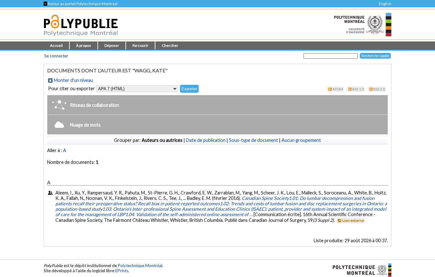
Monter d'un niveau (73, 80)
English (385, 4)
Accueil (56, 45)
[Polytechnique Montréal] (359, 269)
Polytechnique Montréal (140, 265)
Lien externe (353, 220)
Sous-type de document (253, 140)
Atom (337, 89)
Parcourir (140, 45)
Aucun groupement (301, 140)
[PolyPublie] (81, 37)
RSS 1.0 (358, 89)
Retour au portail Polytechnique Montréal (81, 4)
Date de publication (205, 140)
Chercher (170, 45)
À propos (83, 45)
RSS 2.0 (379, 89)
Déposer (111, 45)
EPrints (121, 270)
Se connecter (56, 55)
